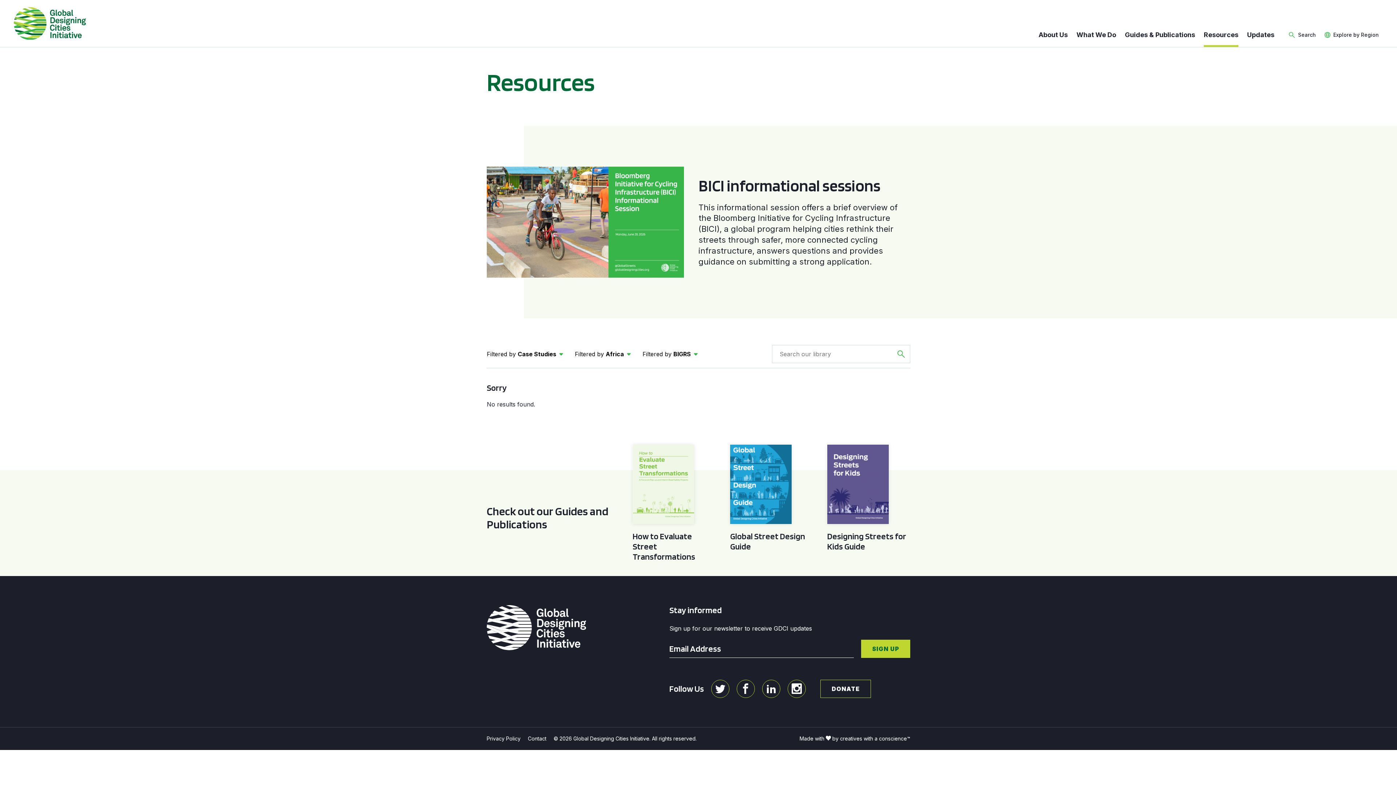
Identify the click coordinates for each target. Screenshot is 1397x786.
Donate (846, 688)
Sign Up (885, 648)
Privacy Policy (504, 738)
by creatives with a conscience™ (871, 738)
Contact (537, 738)
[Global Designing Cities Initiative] (50, 23)
